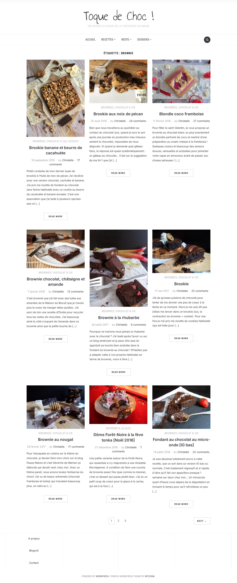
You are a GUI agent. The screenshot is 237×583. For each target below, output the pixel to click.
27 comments (201, 121)
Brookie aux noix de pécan (118, 114)
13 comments (75, 291)
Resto (125, 39)
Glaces (126, 428)
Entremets (113, 428)
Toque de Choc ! (119, 16)
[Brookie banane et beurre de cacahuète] (56, 98)
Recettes (107, 39)
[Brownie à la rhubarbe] (119, 267)
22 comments (200, 290)
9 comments (138, 324)
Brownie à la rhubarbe (118, 317)
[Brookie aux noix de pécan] (118, 81)
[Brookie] (181, 251)
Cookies (73, 141)
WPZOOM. (150, 576)
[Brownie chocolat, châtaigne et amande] (56, 248)
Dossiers (143, 39)
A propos (34, 538)
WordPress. (102, 576)
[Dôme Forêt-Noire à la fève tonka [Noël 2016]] (118, 404)
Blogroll (34, 550)
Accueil (90, 39)
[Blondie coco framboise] (181, 81)
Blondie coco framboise (181, 114)
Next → (202, 521)
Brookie (181, 284)
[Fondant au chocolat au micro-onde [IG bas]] (181, 406)
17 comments (76, 446)
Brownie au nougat (55, 439)
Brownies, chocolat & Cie (50, 141)
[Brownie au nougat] (56, 406)
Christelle (68, 160)
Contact (34, 562)
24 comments (137, 121)
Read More (56, 216)
